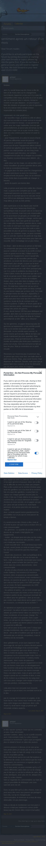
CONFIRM (14, 464)
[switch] (37, 422)
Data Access (23, 473)
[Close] (41, 373)
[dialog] (23, 423)
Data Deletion (9, 473)
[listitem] (23, 417)
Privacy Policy (37, 473)
